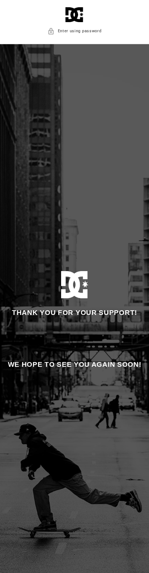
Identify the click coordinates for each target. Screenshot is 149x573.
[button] (75, 31)
